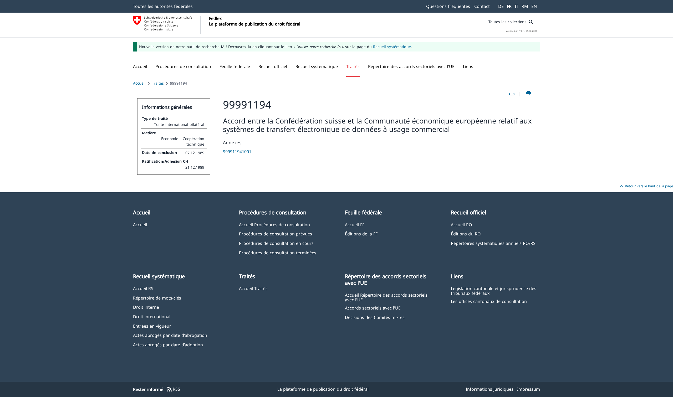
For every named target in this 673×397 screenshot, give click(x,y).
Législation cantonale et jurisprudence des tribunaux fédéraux (493, 291)
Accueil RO (461, 224)
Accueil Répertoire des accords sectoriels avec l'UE (386, 297)
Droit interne (146, 307)
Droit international (151, 316)
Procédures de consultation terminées (277, 252)
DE (501, 6)
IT (516, 6)
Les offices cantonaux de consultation (489, 301)
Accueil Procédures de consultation (274, 224)
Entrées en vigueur (152, 326)
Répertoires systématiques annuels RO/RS (493, 243)
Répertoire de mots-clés (157, 298)
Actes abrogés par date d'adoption (168, 344)
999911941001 (237, 151)
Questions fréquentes (448, 6)
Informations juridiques (489, 389)
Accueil (139, 83)
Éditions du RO (466, 233)
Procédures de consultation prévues (275, 233)
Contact (482, 6)
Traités (158, 83)
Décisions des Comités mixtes (375, 317)
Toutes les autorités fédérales (163, 6)
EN (534, 6)
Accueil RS (143, 288)
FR (509, 6)
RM (525, 6)
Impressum (528, 389)
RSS (173, 389)
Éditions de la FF (361, 233)
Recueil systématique (392, 46)
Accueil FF (354, 224)
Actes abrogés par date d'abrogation (170, 335)
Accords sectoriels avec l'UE (373, 308)
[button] (183, 66)
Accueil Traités (253, 288)
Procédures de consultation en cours (276, 243)
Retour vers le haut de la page (646, 186)
